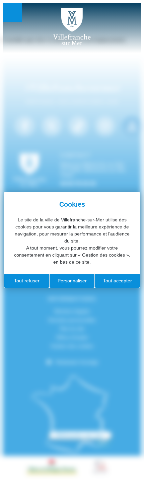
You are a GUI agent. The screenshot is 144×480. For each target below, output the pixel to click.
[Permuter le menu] (12, 12)
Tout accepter (117, 280)
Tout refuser (27, 280)
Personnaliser (72, 280)
